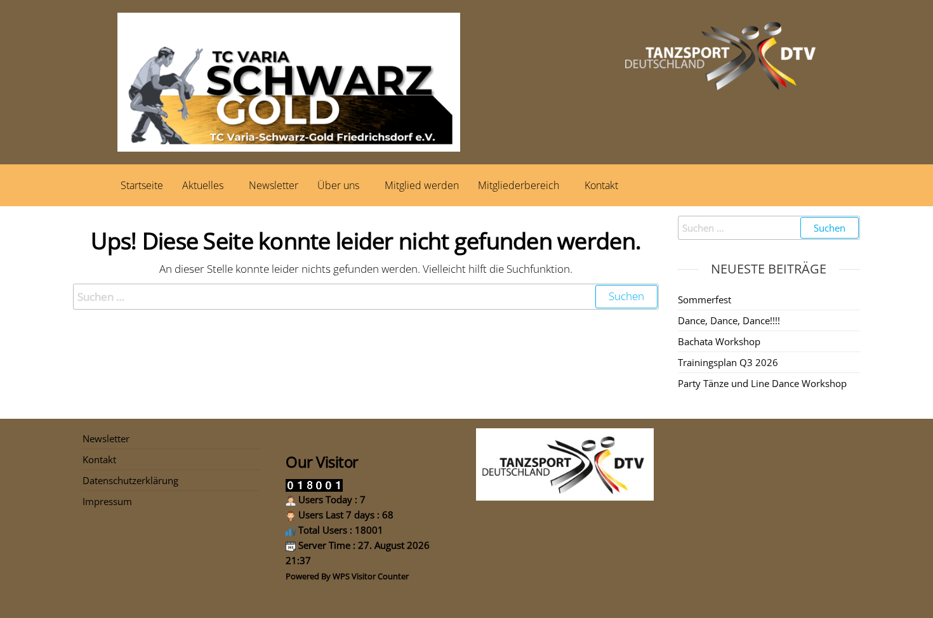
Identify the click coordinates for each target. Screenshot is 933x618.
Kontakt (601, 185)
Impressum (107, 501)
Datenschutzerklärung (130, 480)
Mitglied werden (422, 185)
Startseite (142, 185)
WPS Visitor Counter (371, 576)
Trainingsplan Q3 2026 (728, 362)
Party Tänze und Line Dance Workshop (762, 383)
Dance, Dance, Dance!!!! (729, 320)
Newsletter (273, 185)
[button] (206, 185)
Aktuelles (202, 185)
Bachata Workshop (719, 341)
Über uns (338, 185)
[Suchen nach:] (366, 297)
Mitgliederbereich (518, 185)
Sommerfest (704, 299)
